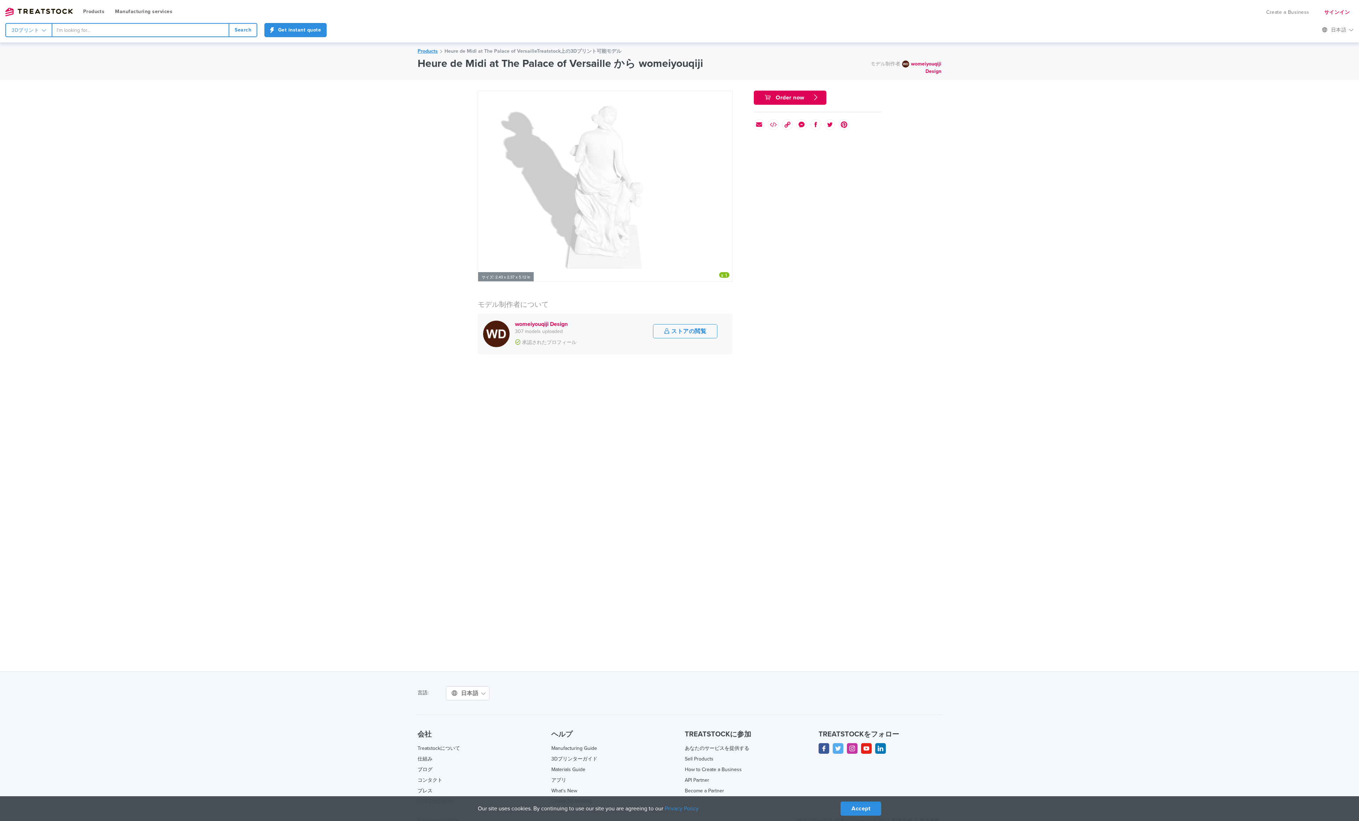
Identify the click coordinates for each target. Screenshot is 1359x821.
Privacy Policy (682, 808)
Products (93, 11)
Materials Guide (568, 770)
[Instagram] (852, 748)
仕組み (425, 759)
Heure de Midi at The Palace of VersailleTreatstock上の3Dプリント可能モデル (533, 51)
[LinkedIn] (880, 748)
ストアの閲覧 (688, 331)
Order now (790, 97)
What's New (564, 791)
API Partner (697, 780)
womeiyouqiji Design (541, 324)
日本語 (1339, 30)
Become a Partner (704, 791)
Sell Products (699, 759)
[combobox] (140, 30)
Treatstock (39, 12)
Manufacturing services (143, 11)
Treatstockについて (439, 748)
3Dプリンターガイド (574, 759)
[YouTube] (866, 748)
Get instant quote (298, 30)
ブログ (425, 770)
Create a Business (1287, 12)
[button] (726, 97)
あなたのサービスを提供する (717, 748)
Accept (860, 808)
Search (243, 30)
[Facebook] (824, 748)
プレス (425, 791)
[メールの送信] (759, 124)
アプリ (558, 780)
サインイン (1337, 12)
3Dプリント (26, 30)
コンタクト (430, 780)
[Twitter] (838, 748)
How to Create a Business (713, 770)
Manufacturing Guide (574, 748)
